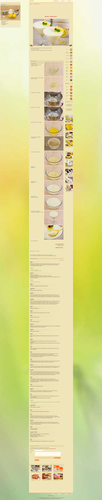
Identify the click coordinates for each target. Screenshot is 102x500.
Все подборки (67, 101)
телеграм (55, 255)
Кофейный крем (68, 191)
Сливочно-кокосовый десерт (68, 167)
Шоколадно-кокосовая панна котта (69, 183)
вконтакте (46, 255)
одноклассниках (50, 255)
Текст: (31, 452)
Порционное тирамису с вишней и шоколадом (47, 480)
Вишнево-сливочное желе (69, 175)
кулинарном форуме (53, 448)
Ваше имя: (31, 450)
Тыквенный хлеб (68, 130)
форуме (39, 255)
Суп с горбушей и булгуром (68, 122)
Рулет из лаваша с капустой (68, 146)
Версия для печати (60, 247)
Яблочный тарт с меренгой (68, 138)
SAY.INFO (31, 1)
